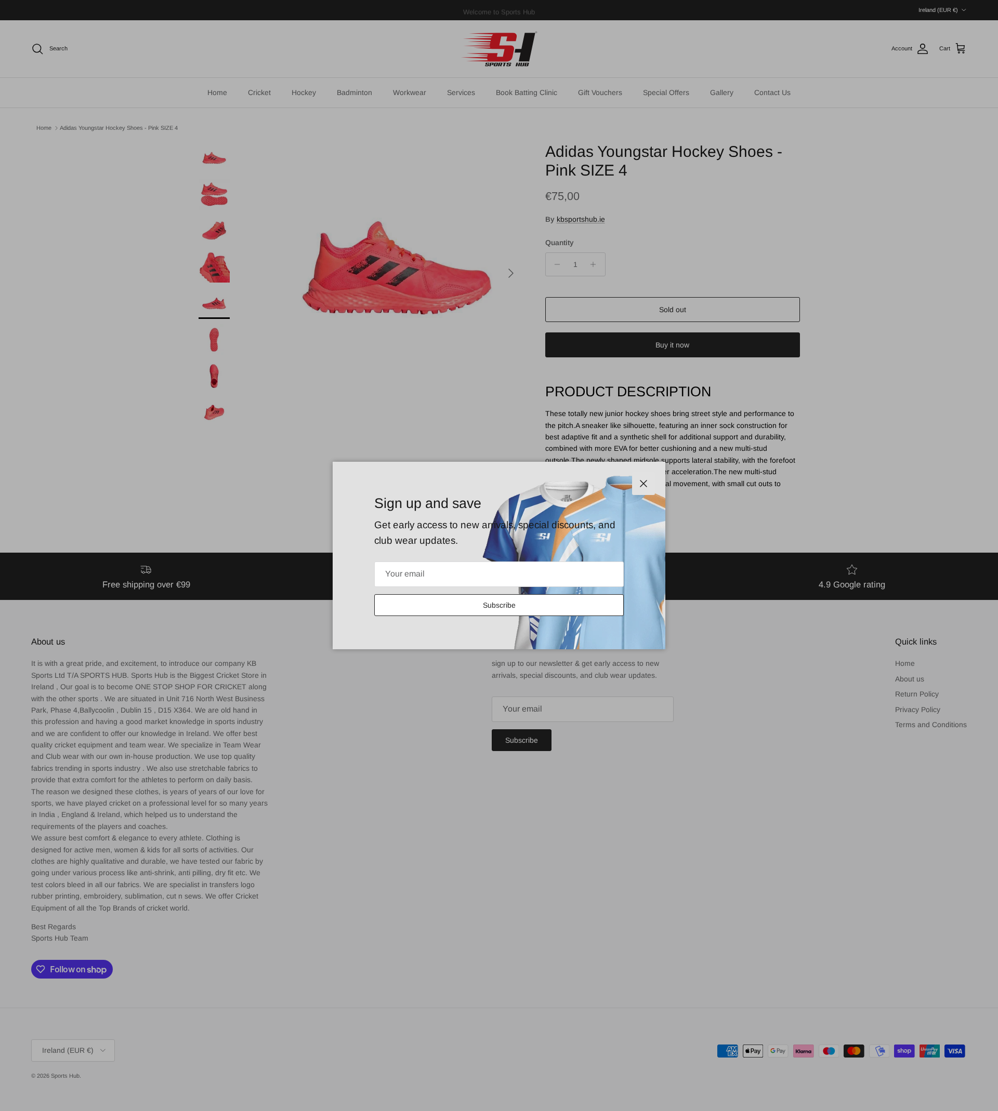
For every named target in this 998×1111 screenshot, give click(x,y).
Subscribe (499, 605)
